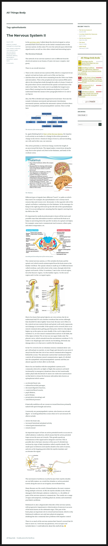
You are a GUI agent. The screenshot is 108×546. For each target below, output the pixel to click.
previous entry (35, 42)
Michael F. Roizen (83, 82)
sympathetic (9, 59)
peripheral (9, 55)
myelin (16, 50)
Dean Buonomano (86, 64)
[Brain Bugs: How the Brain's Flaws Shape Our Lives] (80, 63)
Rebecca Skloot (86, 88)
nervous (8, 52)
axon (7, 48)
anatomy (8, 44)
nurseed (14, 44)
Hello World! (82, 46)
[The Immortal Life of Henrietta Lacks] (80, 86)
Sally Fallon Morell (83, 74)
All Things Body (16, 12)
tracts (8, 61)
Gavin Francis (82, 96)
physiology (18, 46)
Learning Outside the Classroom (88, 34)
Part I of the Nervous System (53, 134)
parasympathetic (11, 53)
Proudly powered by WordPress (25, 538)
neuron (13, 52)
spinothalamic (10, 57)
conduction (17, 48)
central (12, 48)
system (16, 59)
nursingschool (10, 46)
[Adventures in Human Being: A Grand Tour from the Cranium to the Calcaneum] (80, 93)
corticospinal (10, 50)
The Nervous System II (26, 35)
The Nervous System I (85, 38)
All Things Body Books (90, 58)
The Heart (82, 42)
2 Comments (10, 63)
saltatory (15, 55)
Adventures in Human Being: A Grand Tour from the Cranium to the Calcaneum (90, 93)
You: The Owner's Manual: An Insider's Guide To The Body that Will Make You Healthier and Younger (92, 79)
